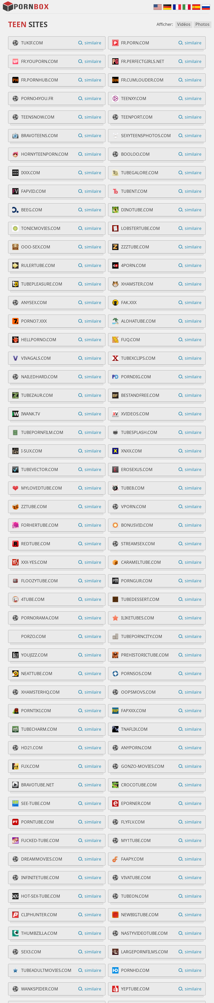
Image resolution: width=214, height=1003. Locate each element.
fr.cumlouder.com (142, 80)
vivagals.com (36, 358)
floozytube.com (39, 581)
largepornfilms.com (144, 952)
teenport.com (137, 117)
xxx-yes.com (34, 562)
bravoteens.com (39, 135)
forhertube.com (39, 525)
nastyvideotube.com (144, 933)
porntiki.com (36, 711)
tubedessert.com (140, 599)
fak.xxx (128, 302)
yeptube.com (135, 989)
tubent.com (134, 191)
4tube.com (33, 599)
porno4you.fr (37, 98)
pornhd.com (135, 970)
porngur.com (136, 581)
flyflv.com (133, 822)
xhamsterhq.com (40, 692)
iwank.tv (30, 414)
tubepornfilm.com (42, 432)
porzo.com (33, 636)
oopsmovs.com (138, 692)
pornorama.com (40, 618)
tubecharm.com (39, 729)
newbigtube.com (140, 915)
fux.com (30, 766)
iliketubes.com (137, 618)
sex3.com (31, 952)
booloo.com (135, 154)
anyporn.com (136, 748)
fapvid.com (33, 191)
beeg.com (31, 210)
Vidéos (184, 24)
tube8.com (133, 488)
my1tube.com (136, 840)
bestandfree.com (140, 395)
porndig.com (136, 377)
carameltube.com (141, 562)
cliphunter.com (39, 915)
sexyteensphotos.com (146, 135)
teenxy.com (133, 98)
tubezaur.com (37, 395)
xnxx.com (131, 451)
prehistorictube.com (145, 655)
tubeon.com (135, 896)
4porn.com (133, 265)
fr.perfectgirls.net (142, 61)
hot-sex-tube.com (40, 896)
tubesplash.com (139, 432)
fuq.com (130, 340)
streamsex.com (138, 544)
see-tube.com (35, 803)
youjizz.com (34, 655)
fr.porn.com (135, 43)
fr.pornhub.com (39, 80)
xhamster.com (137, 284)
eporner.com (136, 803)
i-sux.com (31, 451)
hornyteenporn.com (44, 154)
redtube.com (35, 544)
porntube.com (37, 822)
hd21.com (32, 748)
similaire (93, 43)
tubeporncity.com (141, 636)
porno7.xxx (34, 321)
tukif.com (32, 43)
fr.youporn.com (39, 61)
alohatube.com (138, 321)
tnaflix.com (134, 729)
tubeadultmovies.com (46, 970)
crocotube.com (139, 785)
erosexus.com (137, 469)
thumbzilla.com (39, 933)
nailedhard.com (39, 377)
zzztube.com (135, 247)
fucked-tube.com (40, 840)
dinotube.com (137, 210)
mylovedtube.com (41, 488)
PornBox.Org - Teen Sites (26, 6)
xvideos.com (135, 414)
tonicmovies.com (41, 228)
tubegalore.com (139, 173)
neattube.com (36, 673)
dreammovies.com (41, 859)
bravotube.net (37, 785)
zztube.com (34, 506)
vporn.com (133, 506)
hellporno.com (38, 340)
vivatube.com (136, 877)
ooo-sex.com (35, 247)
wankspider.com (39, 989)
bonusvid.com (137, 525)
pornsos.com (136, 673)
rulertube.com (38, 265)
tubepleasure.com (41, 284)
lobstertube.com (140, 228)
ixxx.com (30, 173)
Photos (202, 24)
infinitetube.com (40, 877)
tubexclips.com (138, 358)
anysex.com (34, 302)
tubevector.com (39, 469)
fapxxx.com (133, 711)
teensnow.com (38, 117)
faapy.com (132, 859)
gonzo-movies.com (142, 766)
